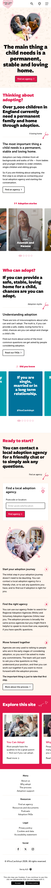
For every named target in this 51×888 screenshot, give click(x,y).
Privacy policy (25, 828)
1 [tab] (20, 255)
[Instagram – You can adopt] (32, 849)
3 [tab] (26, 255)
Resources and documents (26, 808)
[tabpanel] (25, 229)
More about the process (16, 687)
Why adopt (25, 784)
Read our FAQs (12, 353)
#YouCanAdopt (14, 861)
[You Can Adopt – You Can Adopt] (8, 3)
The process (25, 787)
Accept (18, 883)
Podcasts (25, 811)
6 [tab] (33, 420)
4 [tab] (29, 255)
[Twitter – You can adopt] (25, 849)
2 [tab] (23, 255)
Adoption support (25, 791)
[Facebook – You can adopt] (18, 849)
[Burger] (47, 3)
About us (25, 781)
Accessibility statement (25, 835)
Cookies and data (25, 831)
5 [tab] (31, 255)
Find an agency (24, 79)
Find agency (14, 514)
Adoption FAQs (25, 814)
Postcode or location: (16, 500)
